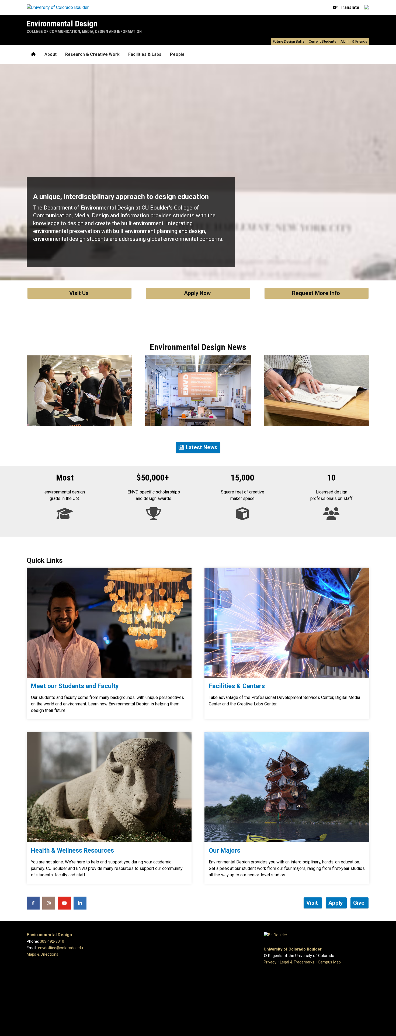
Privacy (270, 962)
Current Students (322, 41)
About (50, 54)
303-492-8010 (52, 941)
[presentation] (109, 623)
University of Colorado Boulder (293, 949)
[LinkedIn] (80, 903)
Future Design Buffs (288, 41)
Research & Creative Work (92, 54)
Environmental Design (62, 23)
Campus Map (329, 962)
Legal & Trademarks (297, 962)
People (177, 54)
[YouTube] (64, 903)
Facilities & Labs (144, 54)
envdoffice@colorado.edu (60, 948)
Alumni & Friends (354, 41)
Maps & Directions (42, 954)
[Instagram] (48, 903)
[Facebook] (33, 903)
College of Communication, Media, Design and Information (84, 31)
